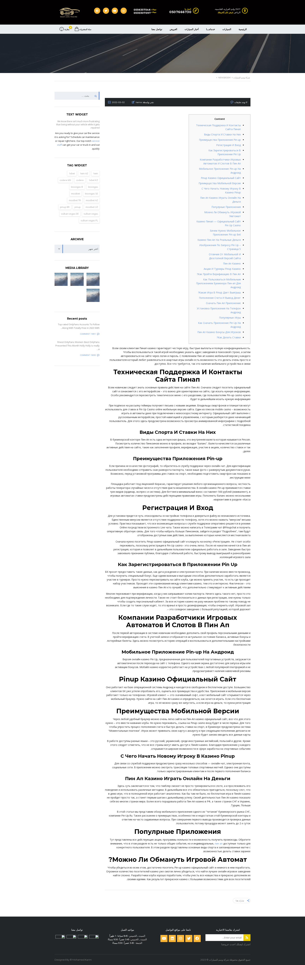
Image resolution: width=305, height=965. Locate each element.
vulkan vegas (91, 213)
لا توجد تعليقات (240, 102)
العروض (173, 29)
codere (80, 180)
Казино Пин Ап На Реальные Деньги (219, 239)
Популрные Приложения (226, 207)
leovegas (93, 186)
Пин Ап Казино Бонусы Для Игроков (219, 332)
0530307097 (142, 12)
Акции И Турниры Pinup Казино (222, 268)
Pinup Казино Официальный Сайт (221, 178)
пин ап (219, 843)
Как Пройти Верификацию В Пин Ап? (219, 274)
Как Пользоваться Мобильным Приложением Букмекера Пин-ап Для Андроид (218, 283)
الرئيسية (243, 29)
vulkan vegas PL (89, 220)
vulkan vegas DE (70, 213)
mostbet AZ (92, 200)
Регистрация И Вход (228, 145)
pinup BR (65, 207)
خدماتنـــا (210, 29)
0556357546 (142, 9)
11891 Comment (88, 334)
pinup (77, 207)
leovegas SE (91, 193)
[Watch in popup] (93, 279)
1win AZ (84, 173)
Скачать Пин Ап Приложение (223, 303)
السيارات (226, 29)
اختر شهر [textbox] (93, 248)
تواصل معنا (156, 29)
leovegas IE (77, 186)
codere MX (65, 180)
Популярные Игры (230, 317)
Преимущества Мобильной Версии (220, 183)
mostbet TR (75, 200)
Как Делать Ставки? (229, 337)
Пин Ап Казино (232, 263)
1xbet (72, 173)
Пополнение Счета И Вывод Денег (220, 297)
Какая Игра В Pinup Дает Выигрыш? (219, 292)
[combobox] (77, 249)
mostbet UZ (92, 207)
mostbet (75, 193)
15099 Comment (88, 355)
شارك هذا (240, 900)
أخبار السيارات (192, 29)
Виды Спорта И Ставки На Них (222, 134)
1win (95, 173)
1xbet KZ (93, 180)
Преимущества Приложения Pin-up (220, 139)
